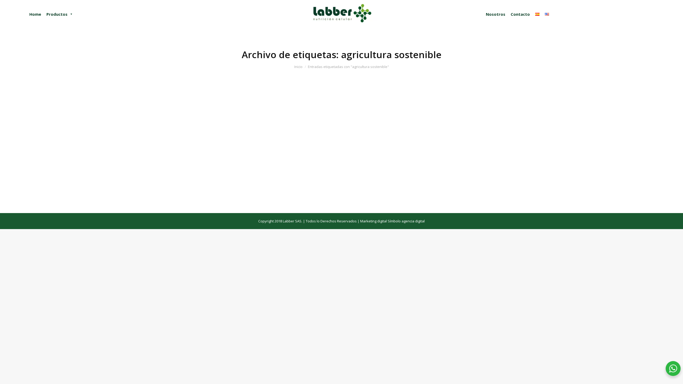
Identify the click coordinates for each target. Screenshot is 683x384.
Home (35, 14)
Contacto (520, 14)
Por (40, 191)
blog (23, 191)
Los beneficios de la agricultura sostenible (67, 167)
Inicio (298, 66)
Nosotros (495, 14)
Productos (56, 14)
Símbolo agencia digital (406, 221)
